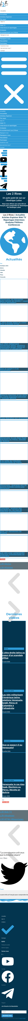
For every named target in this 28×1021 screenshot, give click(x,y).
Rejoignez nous (5, 35)
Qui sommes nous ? (6, 48)
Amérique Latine (4, 265)
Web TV (3, 21)
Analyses (3, 30)
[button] (14, 80)
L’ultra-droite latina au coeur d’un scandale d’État (13, 655)
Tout (1, 263)
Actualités (3, 11)
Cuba (1, 272)
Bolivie (2, 268)
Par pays (3, 19)
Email (2, 1009)
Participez (3, 43)
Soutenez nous (5, 46)
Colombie (2, 270)
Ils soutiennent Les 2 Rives (9, 32)
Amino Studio (22, 1018)
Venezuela (2, 277)
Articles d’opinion (6, 17)
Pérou (1, 275)
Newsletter (4, 41)
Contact (3, 50)
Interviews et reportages (8, 28)
